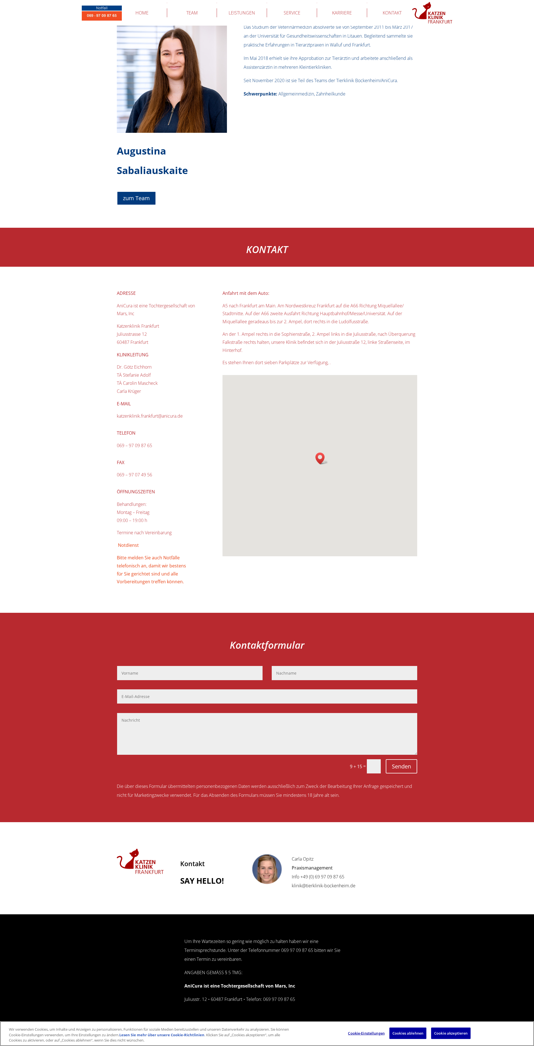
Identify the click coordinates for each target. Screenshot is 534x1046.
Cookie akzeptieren (451, 1032)
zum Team (136, 198)
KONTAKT (392, 13)
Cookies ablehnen (407, 1032)
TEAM (192, 13)
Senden (401, 766)
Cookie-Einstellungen (366, 1032)
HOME (142, 13)
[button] (321, 458)
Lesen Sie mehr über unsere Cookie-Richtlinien (161, 1034)
